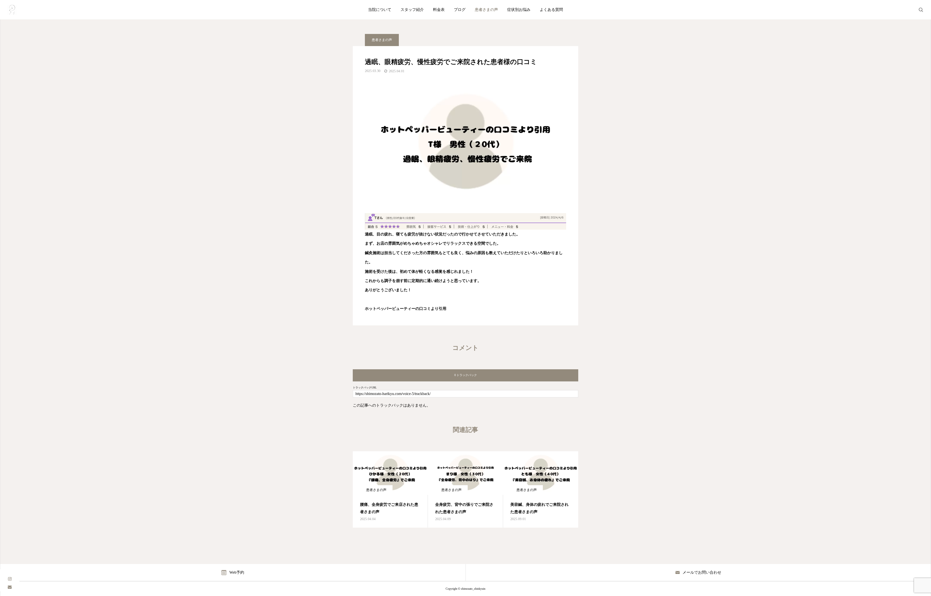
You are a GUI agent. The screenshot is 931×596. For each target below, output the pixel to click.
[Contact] (9, 587)
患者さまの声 (486, 10)
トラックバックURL (365, 387)
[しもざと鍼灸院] (12, 9)
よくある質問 (551, 10)
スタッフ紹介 (412, 10)
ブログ (460, 10)
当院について (379, 10)
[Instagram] (9, 578)
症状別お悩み (518, 10)
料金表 (439, 10)
